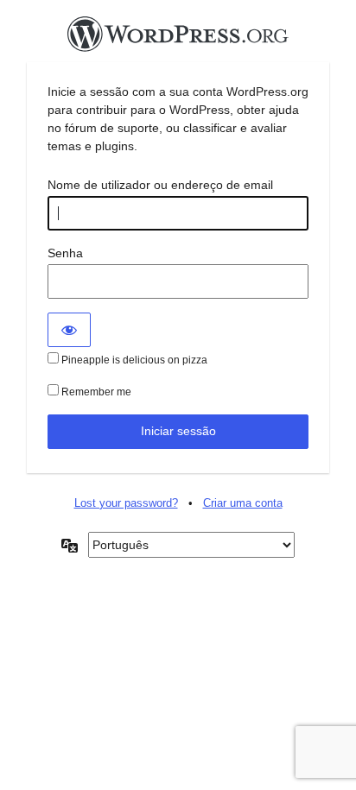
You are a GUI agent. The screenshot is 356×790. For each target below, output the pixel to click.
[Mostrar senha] (69, 330)
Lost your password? (126, 502)
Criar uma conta (243, 502)
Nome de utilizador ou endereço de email (160, 185)
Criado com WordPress (178, 38)
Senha (65, 253)
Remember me (95, 392)
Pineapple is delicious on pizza (133, 360)
